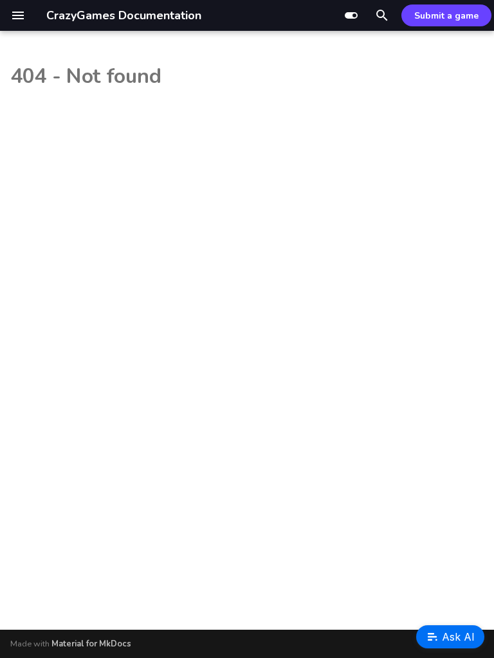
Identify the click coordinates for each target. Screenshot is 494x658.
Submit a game (446, 16)
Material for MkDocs (91, 644)
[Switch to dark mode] (351, 15)
